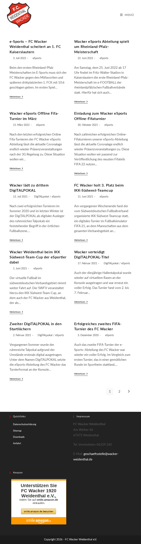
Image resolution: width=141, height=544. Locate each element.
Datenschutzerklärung (24, 424)
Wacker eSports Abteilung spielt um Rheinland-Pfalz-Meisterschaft (101, 47)
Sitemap (17, 431)
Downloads (19, 437)
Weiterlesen (16, 97)
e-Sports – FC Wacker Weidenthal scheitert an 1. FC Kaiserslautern (35, 47)
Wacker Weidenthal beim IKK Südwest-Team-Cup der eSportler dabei (38, 257)
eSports (37, 58)
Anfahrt (17, 443)
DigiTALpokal (41, 196)
